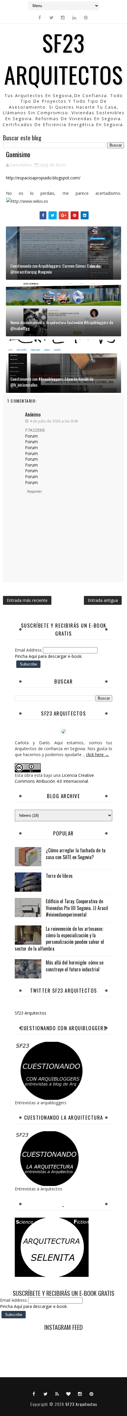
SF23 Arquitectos (63, 58)
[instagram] (62, 17)
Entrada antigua (103, 600)
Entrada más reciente (27, 600)
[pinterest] (86, 17)
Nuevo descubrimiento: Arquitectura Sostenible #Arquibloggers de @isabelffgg (61, 325)
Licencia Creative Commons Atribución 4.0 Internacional (54, 778)
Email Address (29, 650)
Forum (31, 436)
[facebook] (39, 17)
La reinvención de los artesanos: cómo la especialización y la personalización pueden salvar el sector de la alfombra (59, 938)
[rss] (57, 1393)
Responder (34, 491)
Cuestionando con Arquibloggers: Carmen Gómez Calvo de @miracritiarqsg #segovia (55, 269)
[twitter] (51, 17)
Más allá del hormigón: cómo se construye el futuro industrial (74, 966)
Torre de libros (59, 875)
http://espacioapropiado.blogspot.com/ (43, 178)
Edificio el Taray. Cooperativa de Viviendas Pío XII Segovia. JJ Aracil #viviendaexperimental (77, 908)
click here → (97, 754)
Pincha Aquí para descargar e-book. (48, 656)
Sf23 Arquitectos (30, 1013)
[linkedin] (74, 17)
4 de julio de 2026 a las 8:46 (54, 421)
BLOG (61, 165)
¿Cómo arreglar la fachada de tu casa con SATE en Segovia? (75, 853)
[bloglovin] (68, 1393)
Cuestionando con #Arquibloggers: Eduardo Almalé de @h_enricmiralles (51, 382)
